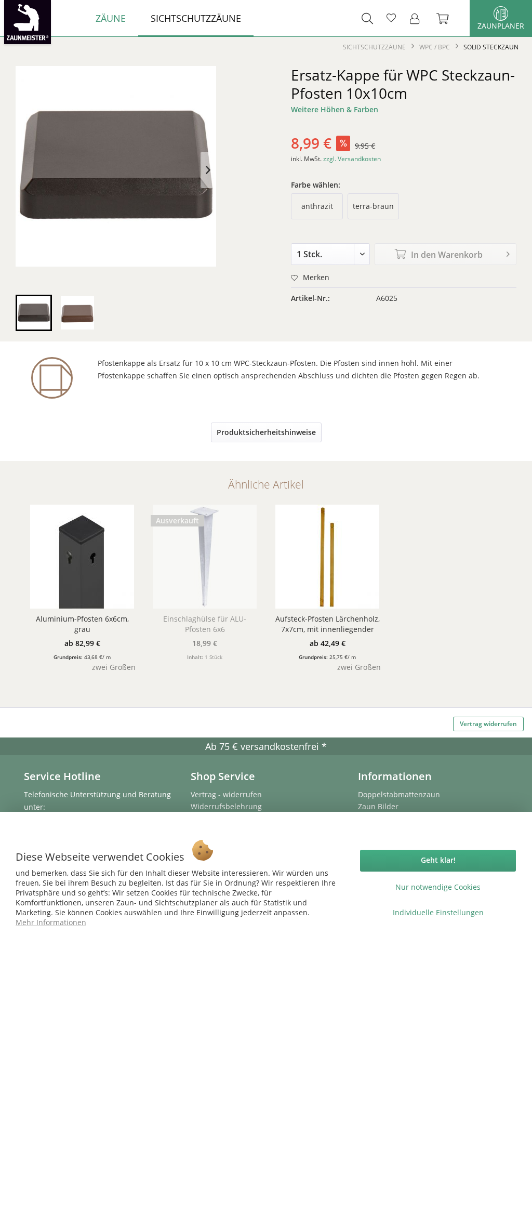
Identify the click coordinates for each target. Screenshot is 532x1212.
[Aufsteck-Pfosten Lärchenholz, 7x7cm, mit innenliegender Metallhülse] (327, 557)
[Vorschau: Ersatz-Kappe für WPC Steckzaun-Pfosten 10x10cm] (34, 313)
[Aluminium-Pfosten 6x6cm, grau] (82, 557)
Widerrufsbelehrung (226, 806)
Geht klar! (438, 860)
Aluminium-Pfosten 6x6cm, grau (82, 624)
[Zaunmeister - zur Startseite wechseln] (27, 22)
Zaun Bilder (378, 806)
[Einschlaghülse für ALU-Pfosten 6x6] (204, 557)
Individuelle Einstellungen (438, 912)
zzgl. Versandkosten (352, 158)
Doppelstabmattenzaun (399, 794)
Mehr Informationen (51, 922)
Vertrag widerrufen (488, 723)
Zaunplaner (500, 26)
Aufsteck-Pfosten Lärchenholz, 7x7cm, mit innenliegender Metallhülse (327, 624)
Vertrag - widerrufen (226, 794)
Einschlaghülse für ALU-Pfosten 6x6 (204, 624)
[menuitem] (110, 18)
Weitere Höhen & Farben (334, 109)
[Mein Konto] (418, 18)
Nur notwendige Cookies (438, 887)
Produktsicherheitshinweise (266, 432)
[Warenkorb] (447, 18)
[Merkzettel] (391, 18)
